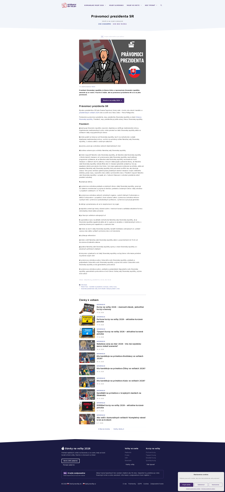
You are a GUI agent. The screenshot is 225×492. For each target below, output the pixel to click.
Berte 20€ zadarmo (71, 461)
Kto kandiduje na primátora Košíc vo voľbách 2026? (121, 381)
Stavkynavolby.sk (75, 484)
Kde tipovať (150, 5)
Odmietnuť (201, 484)
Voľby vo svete (133, 5)
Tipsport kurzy (151, 455)
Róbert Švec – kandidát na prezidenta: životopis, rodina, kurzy (99, 286)
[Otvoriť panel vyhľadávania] (161, 5)
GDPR (140, 484)
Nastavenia (215, 484)
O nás (125, 484)
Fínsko (127, 455)
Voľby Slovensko (116, 5)
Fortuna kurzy (151, 452)
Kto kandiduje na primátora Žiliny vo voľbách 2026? (121, 368)
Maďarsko (128, 452)
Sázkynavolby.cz (90, 484)
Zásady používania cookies (193, 488)
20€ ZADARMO (104, 24)
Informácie (84, 284)
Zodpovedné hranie (156, 484)
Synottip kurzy (151, 460)
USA (126, 458)
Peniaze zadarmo (69, 465)
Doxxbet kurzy (151, 458)
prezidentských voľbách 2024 (89, 112)
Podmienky (132, 484)
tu (150, 475)
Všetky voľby (130, 464)
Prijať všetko (186, 484)
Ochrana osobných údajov (208, 488)
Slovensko (128, 460)
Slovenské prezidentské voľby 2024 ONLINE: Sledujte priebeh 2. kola (100, 288)
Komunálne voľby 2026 (94, 5)
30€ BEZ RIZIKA (120, 24)
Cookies (146, 484)
